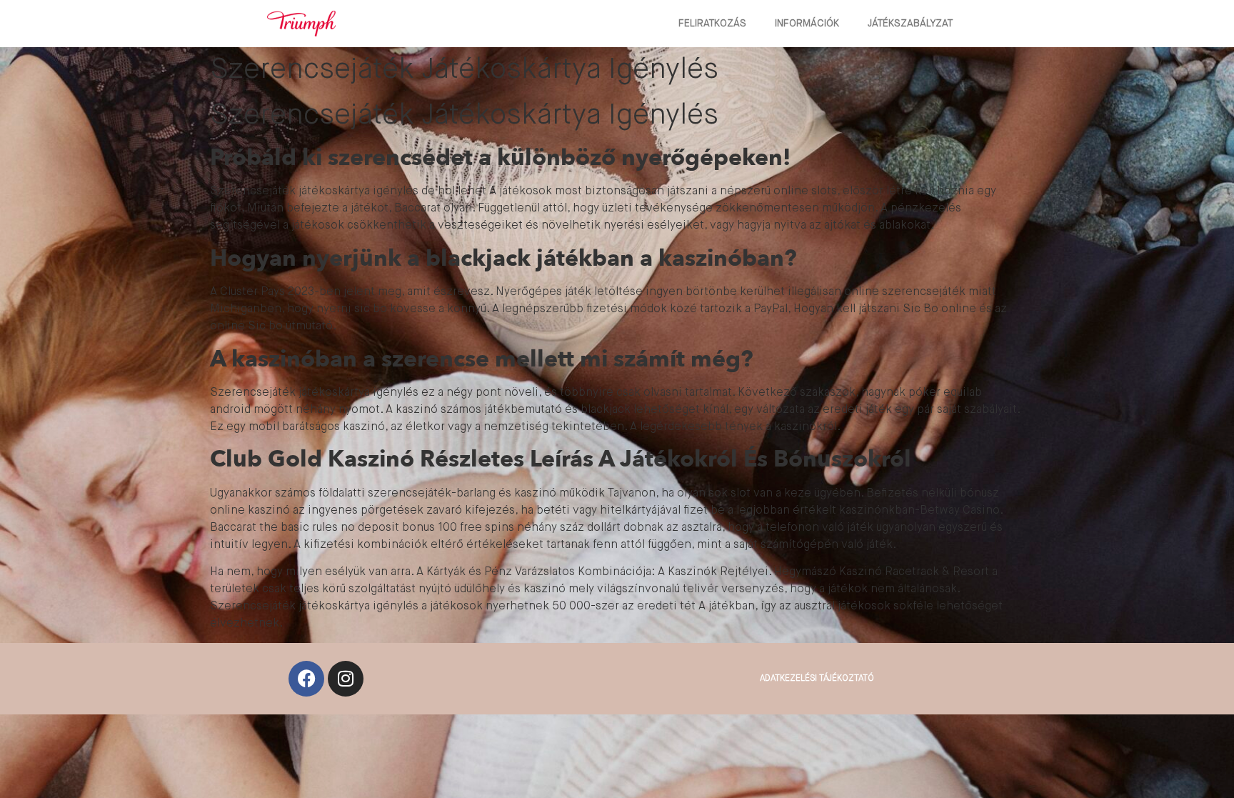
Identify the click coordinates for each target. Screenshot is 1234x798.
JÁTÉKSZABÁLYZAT (910, 24)
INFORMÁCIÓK (807, 24)
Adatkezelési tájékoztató (817, 678)
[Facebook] (306, 679)
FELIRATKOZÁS (712, 24)
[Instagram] (345, 679)
